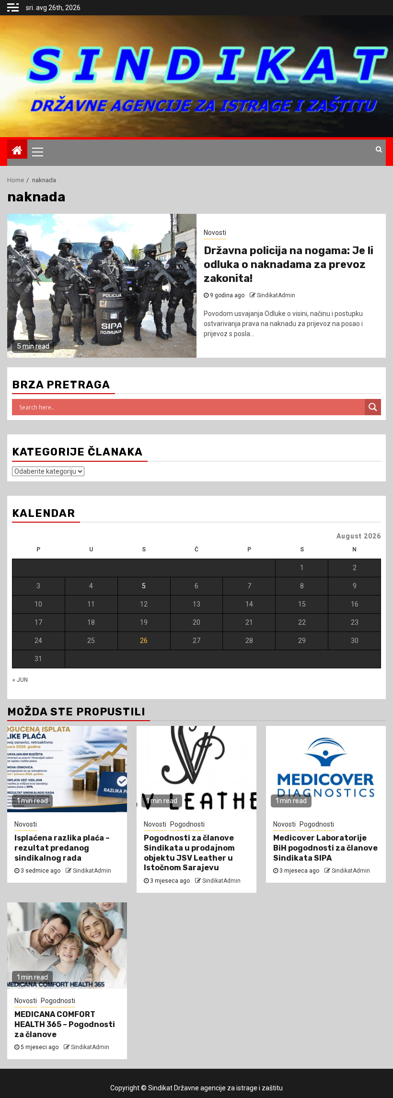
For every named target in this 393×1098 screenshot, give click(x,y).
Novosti (25, 824)
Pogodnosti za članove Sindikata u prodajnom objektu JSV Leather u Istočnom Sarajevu (189, 852)
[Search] (379, 149)
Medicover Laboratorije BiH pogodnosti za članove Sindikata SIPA (325, 848)
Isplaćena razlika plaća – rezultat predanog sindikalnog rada (62, 848)
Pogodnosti (187, 824)
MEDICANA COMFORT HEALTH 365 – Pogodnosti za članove (64, 1024)
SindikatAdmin (92, 870)
